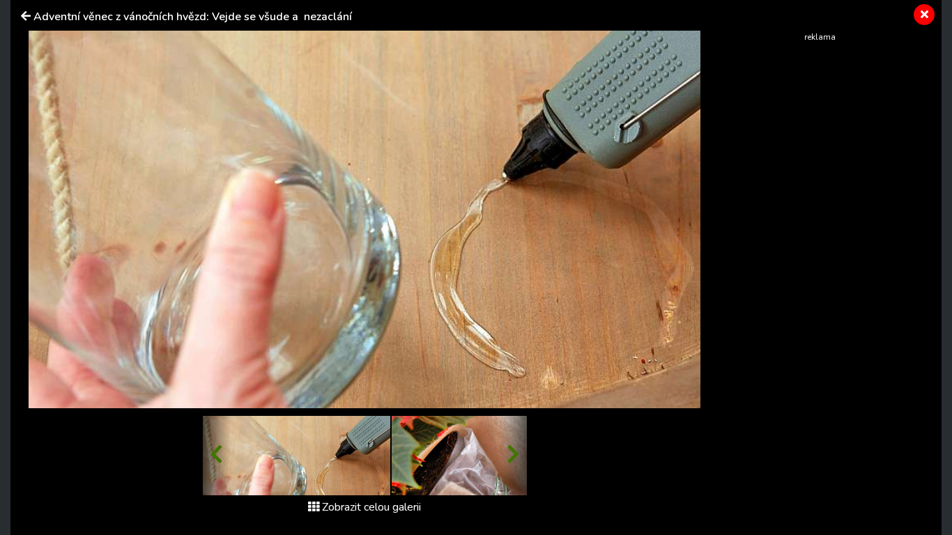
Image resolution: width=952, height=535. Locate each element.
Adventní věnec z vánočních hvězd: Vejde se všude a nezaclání (192, 16)
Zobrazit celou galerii (371, 507)
